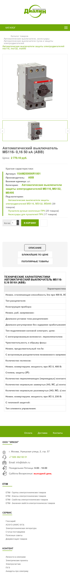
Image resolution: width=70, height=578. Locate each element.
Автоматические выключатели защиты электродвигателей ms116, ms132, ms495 (33, 47)
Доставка (42, 432)
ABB (31, 177)
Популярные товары (35, 261)
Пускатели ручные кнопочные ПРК (26, 210)
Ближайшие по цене (35, 254)
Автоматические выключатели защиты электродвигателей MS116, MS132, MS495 (34, 188)
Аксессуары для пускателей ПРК (25, 214)
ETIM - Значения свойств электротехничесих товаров (30, 503)
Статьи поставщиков (15, 531)
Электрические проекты (17, 560)
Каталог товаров (19, 36)
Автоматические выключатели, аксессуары (26, 38)
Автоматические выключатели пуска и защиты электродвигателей (28, 42)
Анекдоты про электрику (17, 571)
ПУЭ (8, 567)
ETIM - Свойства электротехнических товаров (27, 499)
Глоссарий (10, 521)
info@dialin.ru (23, 462)
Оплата (28, 432)
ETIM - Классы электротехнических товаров (26, 496)
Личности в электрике (16, 556)
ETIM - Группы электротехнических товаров (26, 492)
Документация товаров (16, 538)
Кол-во (7, 223)
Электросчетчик (13, 563)
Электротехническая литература (21, 528)
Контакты (58, 432)
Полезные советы (14, 535)
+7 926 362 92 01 (18, 456)
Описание (35, 247)
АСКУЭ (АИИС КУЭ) (15, 524)
